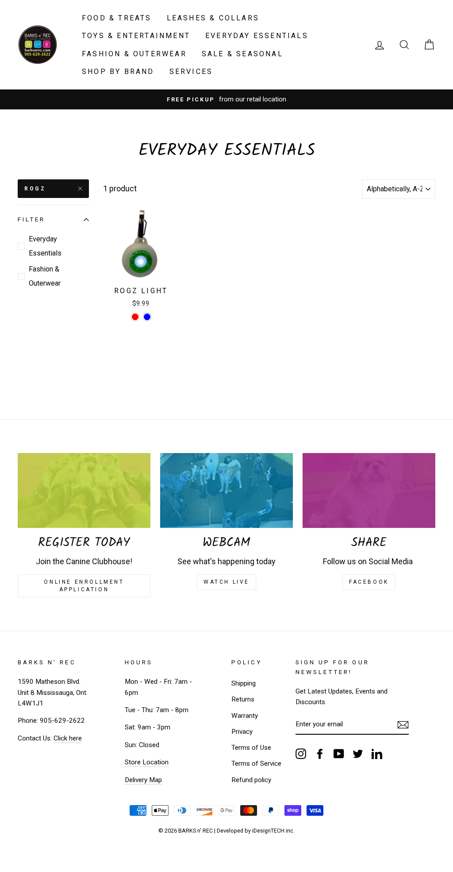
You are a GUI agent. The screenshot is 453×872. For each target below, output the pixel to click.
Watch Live (226, 582)
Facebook (369, 582)
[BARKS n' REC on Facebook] (320, 753)
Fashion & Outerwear (134, 54)
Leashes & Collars (213, 18)
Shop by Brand (118, 71)
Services (191, 71)
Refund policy (251, 780)
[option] (226, 99)
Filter (31, 219)
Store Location (147, 762)
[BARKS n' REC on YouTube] (339, 753)
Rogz (35, 189)
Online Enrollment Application (84, 586)
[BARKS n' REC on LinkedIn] (377, 753)
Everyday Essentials (256, 35)
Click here (68, 738)
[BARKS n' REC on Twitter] (358, 753)
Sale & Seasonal (242, 54)
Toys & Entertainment (136, 35)
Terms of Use (251, 748)
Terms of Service (256, 763)
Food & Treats (117, 18)
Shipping (243, 683)
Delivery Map (143, 780)
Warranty (244, 716)
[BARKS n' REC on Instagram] (301, 753)
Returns (242, 699)
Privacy (242, 732)
